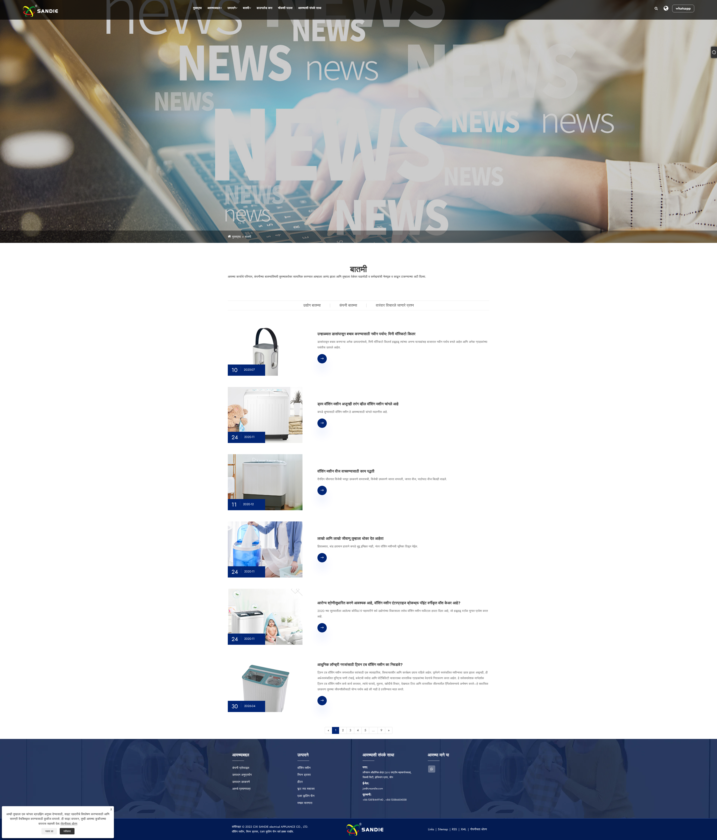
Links (431, 829)
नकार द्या (49, 831)
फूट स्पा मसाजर (306, 789)
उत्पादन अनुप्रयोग (242, 775)
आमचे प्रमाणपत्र (241, 789)
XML (463, 829)
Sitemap (443, 829)
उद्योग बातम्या (312, 305)
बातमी (246, 8)
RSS (454, 829)
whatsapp (683, 8)
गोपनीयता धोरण (478, 829)
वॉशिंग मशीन (304, 768)
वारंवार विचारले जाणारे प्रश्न (395, 305)
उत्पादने (231, 8)
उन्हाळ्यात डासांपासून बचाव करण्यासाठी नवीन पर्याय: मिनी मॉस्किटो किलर (366, 334)
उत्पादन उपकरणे (241, 782)
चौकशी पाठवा (285, 8)
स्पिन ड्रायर (304, 775)
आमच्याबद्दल (213, 8)
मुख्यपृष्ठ (197, 8)
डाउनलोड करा (264, 8)
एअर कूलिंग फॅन (305, 796)
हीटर (300, 782)
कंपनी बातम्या (348, 305)
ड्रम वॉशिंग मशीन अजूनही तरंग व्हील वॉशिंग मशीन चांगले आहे (357, 404)
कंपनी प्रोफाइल (240, 768)
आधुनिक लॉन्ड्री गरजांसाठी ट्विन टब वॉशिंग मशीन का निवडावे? (360, 665)
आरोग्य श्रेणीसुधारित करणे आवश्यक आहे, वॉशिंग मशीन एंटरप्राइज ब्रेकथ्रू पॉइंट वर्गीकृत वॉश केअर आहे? (388, 603)
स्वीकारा (67, 831)
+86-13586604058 (396, 800)
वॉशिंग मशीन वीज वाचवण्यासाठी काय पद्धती (345, 471)
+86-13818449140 (373, 800)
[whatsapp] (431, 769)
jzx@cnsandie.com (373, 788)
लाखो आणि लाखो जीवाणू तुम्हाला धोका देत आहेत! (350, 538)
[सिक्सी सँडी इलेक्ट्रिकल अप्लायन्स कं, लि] (40, 11)
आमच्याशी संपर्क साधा (309, 8)
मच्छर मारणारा (304, 803)
